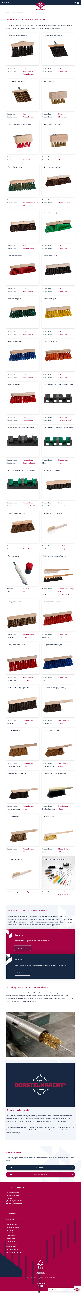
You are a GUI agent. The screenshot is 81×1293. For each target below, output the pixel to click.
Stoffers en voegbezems (13, 1252)
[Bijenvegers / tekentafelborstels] (58, 569)
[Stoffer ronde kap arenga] (22, 787)
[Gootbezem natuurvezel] (22, 94)
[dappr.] (40, 1292)
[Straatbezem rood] (22, 398)
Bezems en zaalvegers (13, 1244)
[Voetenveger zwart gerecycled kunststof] (22, 441)
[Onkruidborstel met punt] (58, 137)
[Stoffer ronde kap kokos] (58, 744)
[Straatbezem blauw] (22, 355)
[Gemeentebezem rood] (22, 269)
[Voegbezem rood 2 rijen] (22, 658)
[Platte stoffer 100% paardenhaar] (58, 787)
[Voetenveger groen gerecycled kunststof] (22, 483)
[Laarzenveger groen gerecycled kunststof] (58, 441)
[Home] (40, 5)
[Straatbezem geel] (58, 312)
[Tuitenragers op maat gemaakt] (58, 872)
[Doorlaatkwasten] (22, 569)
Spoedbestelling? (53, 1290)
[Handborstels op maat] (22, 872)
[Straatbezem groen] (22, 312)
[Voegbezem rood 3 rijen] (58, 615)
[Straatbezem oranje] (58, 355)
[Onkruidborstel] (58, 94)
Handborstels (10, 1241)
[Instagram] (38, 1286)
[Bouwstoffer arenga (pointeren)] (58, 701)
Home (8, 12)
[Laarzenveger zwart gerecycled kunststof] (58, 398)
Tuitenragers (10, 1230)
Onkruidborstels (11, 1247)
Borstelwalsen (10, 1235)
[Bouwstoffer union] (22, 829)
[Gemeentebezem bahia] (58, 180)
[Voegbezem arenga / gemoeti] (22, 701)
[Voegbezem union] (22, 615)
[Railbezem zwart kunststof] (22, 49)
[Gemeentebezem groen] (58, 226)
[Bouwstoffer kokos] (22, 744)
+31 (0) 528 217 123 (15, 1201)
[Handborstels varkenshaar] (58, 526)
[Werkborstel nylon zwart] (58, 483)
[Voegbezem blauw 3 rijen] (58, 658)
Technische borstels (12, 1249)
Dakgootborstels (11, 1224)
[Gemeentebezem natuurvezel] (22, 226)
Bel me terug (40, 1168)
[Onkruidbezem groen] (22, 180)
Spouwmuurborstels (12, 1227)
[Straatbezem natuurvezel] (22, 526)
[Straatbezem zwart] (58, 269)
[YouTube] (42, 1286)
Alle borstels (10, 1219)
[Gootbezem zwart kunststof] (58, 49)
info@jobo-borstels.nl (40, 1174)
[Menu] (78, 2)
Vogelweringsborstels (13, 1222)
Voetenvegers (10, 1238)
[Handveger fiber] (58, 829)
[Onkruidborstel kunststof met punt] (22, 137)
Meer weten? (21, 948)
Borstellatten (10, 1233)
